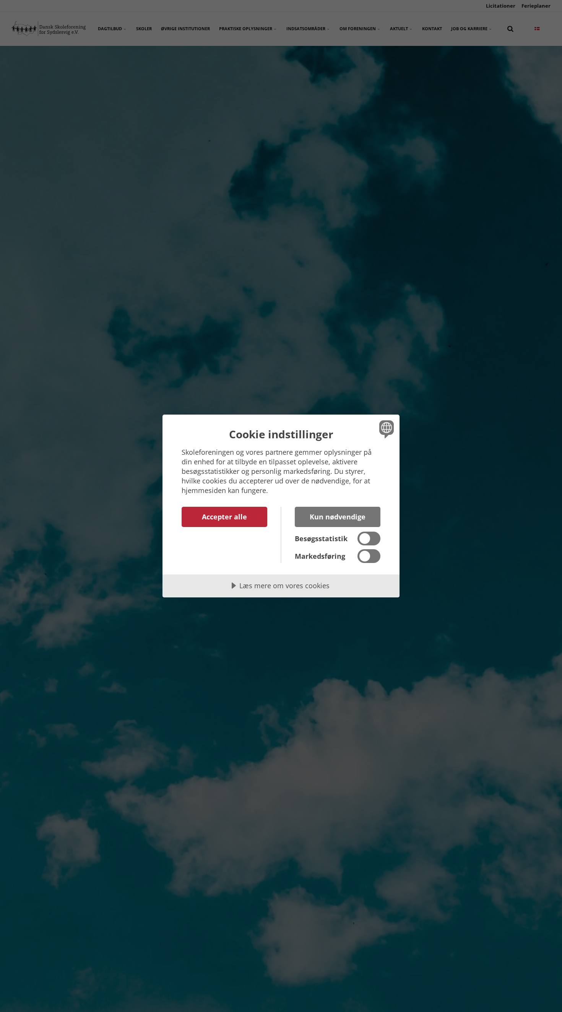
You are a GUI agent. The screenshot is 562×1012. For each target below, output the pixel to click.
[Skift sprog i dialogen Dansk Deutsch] (385, 429)
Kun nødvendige (337, 516)
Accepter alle (224, 516)
